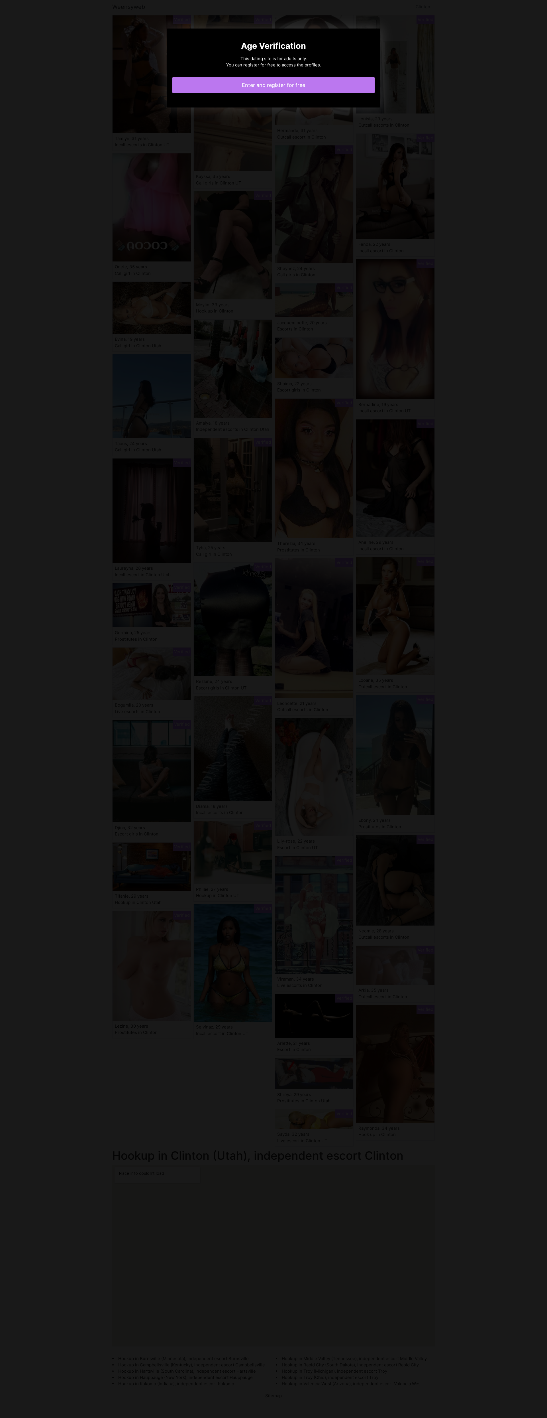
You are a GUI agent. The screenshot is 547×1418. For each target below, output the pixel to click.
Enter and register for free (273, 85)
